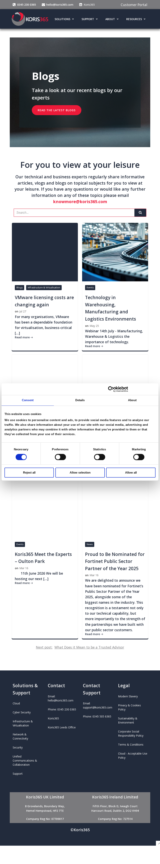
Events (90, 287)
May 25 (94, 326)
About (110, 19)
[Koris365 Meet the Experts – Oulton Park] (45, 508)
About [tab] (132, 400)
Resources (134, 19)
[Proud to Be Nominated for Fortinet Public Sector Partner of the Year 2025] (115, 508)
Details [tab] (80, 400)
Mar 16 (23, 568)
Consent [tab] (28, 400)
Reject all (29, 472)
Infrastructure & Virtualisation (44, 287)
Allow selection (80, 472)
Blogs (19, 287)
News (90, 544)
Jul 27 (22, 311)
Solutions (62, 19)
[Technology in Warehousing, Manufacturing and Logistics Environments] (115, 251)
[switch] (60, 456)
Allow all (131, 472)
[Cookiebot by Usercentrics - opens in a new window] (111, 389)
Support (88, 19)
